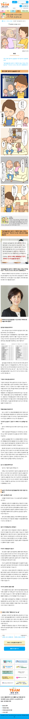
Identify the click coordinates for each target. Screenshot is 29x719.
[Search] (27, 2)
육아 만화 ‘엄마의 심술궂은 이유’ (12, 58)
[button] (21, 6)
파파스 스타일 (9, 21)
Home (4, 21)
